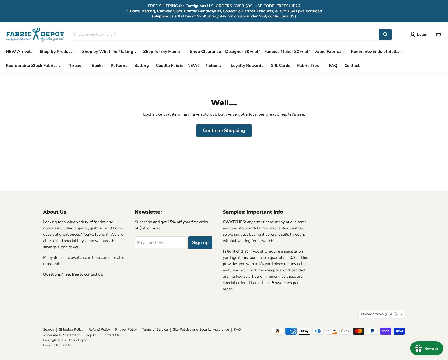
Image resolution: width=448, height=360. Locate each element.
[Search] (385, 34)
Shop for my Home (162, 51)
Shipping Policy (71, 329)
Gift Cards (280, 65)
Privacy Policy (126, 329)
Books (98, 65)
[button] (419, 34)
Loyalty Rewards (247, 65)
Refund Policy (99, 329)
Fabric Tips (308, 65)
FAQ (333, 65)
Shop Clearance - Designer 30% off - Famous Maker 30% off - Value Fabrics (266, 51)
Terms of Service (155, 329)
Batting (141, 65)
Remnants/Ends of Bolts (375, 51)
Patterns (119, 65)
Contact (352, 65)
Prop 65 (91, 335)
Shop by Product (56, 51)
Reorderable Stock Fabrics (32, 65)
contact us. (93, 274)
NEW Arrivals (19, 51)
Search (48, 329)
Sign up (200, 242)
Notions (214, 65)
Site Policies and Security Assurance (201, 329)
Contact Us (110, 335)
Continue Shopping (224, 130)
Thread (75, 65)
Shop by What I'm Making (108, 51)
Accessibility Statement (61, 335)
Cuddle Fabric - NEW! (177, 65)
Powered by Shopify (57, 345)
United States (379, 314)
